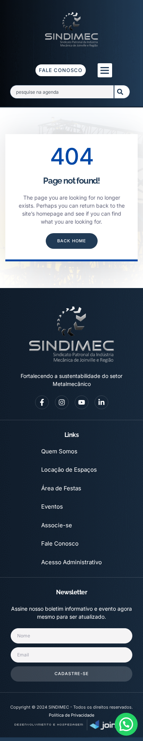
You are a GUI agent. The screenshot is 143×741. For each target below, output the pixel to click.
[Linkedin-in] (101, 402)
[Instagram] (62, 402)
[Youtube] (81, 402)
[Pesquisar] (122, 92)
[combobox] (62, 92)
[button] (105, 70)
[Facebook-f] (42, 402)
